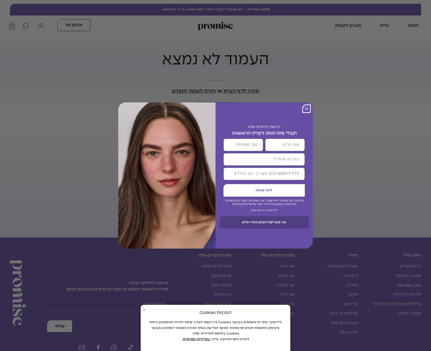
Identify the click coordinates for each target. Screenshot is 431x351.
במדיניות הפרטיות (196, 339)
